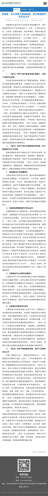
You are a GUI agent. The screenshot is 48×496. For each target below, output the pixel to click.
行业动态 (24, 9)
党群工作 (31, 9)
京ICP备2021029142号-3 (35, 493)
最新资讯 (17, 9)
